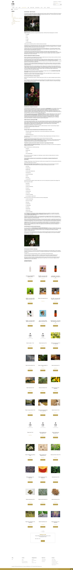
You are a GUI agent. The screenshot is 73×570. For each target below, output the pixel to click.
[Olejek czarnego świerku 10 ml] (30, 404)
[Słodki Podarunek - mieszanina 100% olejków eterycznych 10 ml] (55, 314)
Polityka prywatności (34, 560)
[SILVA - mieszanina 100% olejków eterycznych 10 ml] (43, 314)
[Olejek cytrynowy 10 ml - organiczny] (55, 381)
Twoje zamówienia (44, 559)
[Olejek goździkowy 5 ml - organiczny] (30, 471)
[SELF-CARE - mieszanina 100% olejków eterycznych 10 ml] (55, 292)
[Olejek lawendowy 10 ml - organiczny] (55, 515)
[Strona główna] (13, 3)
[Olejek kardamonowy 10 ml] (30, 493)
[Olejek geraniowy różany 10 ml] (55, 448)
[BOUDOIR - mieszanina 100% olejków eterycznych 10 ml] (43, 270)
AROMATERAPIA (14, 17)
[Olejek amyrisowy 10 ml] (43, 337)
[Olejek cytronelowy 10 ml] (43, 381)
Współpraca (13, 23)
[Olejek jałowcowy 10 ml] (55, 471)
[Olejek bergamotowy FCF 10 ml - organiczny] (55, 337)
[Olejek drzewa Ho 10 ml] (55, 404)
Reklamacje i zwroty (34, 562)
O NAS (12, 24)
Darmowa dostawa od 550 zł (55, 561)
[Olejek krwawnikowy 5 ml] (43, 515)
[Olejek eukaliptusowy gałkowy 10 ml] (30, 448)
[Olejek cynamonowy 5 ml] (55, 359)
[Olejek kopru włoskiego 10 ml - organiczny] (30, 515)
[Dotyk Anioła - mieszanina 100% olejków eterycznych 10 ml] (55, 270)
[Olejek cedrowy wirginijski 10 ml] (43, 359)
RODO (32, 561)
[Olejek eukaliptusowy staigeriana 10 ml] (43, 448)
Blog (12, 559)
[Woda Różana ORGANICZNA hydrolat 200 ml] (30, 270)
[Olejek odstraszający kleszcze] (43, 292)
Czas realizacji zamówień (54, 562)
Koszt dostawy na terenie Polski (55, 563)
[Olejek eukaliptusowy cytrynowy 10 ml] (55, 426)
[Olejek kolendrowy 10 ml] (55, 493)
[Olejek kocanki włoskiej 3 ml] (43, 493)
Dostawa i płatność (54, 560)
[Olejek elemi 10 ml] (30, 426)
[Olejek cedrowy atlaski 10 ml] (30, 359)
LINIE (12, 16)
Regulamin (33, 559)
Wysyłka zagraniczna (54, 564)
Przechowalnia (43, 561)
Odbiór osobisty (53, 559)
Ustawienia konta (43, 560)
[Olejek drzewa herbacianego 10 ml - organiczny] (43, 404)
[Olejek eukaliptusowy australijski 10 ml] (43, 426)
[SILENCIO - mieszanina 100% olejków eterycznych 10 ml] (30, 314)
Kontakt (23, 560)
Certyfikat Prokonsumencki (25, 562)
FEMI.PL (23, 559)
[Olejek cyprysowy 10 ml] (30, 381)
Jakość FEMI (13, 22)
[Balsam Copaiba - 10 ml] (30, 337)
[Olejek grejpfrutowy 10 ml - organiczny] (43, 471)
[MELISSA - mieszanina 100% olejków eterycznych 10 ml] (30, 292)
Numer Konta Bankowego (24, 561)
